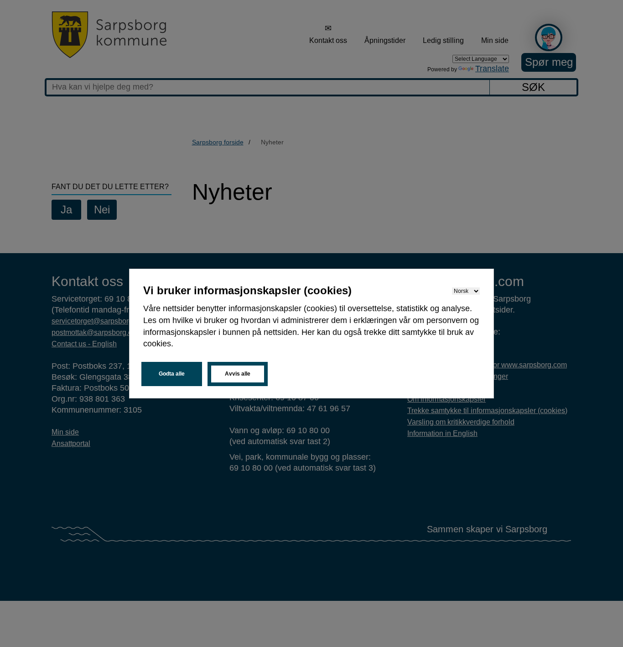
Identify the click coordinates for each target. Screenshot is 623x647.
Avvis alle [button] (237, 374)
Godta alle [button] (172, 374)
